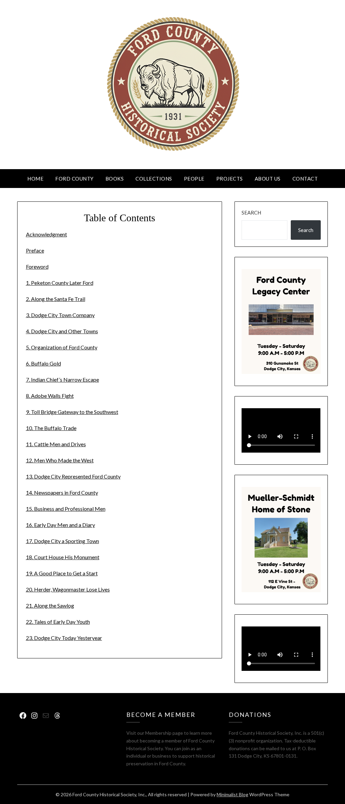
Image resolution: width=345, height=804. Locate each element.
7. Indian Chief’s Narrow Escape (62, 379)
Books (114, 179)
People (194, 179)
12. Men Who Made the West (60, 460)
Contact (305, 179)
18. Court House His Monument (62, 557)
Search (251, 212)
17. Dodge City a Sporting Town (62, 541)
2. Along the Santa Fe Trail (55, 299)
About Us (268, 179)
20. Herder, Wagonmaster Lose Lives (68, 589)
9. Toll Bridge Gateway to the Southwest (72, 412)
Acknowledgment (46, 234)
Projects (229, 179)
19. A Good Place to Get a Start (62, 573)
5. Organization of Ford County (61, 347)
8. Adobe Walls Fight (50, 395)
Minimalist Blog (232, 794)
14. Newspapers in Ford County (62, 492)
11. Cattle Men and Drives (56, 444)
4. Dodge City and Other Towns (62, 331)
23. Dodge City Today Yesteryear (64, 638)
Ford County (74, 179)
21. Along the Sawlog (50, 605)
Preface (35, 250)
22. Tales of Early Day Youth (58, 621)
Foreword (37, 266)
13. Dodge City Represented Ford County (73, 476)
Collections (153, 179)
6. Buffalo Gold (43, 363)
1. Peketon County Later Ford (59, 282)
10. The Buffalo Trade (51, 428)
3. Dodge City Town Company (60, 315)
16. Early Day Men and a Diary (60, 525)
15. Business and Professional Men (65, 508)
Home (35, 179)
